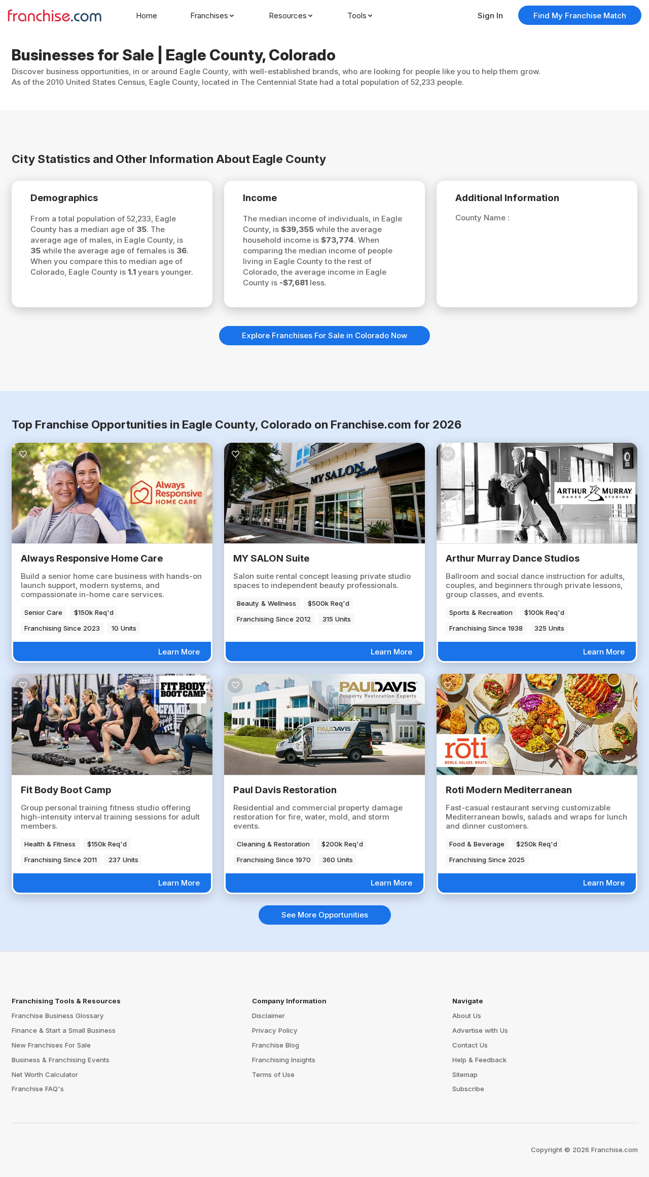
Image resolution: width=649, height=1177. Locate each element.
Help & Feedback (479, 1060)
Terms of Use (273, 1074)
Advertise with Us (480, 1030)
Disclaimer (268, 1015)
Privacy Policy (275, 1030)
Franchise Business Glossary (58, 1015)
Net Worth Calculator (45, 1074)
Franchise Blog (275, 1045)
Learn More (179, 652)
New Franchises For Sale (51, 1045)
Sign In (490, 15)
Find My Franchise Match (579, 15)
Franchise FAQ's (38, 1089)
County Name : (482, 217)
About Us (466, 1015)
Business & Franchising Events (61, 1060)
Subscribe (468, 1089)
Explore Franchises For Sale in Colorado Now (324, 335)
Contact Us (470, 1045)
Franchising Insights (283, 1060)
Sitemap (465, 1074)
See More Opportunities (324, 915)
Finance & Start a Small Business (64, 1030)
